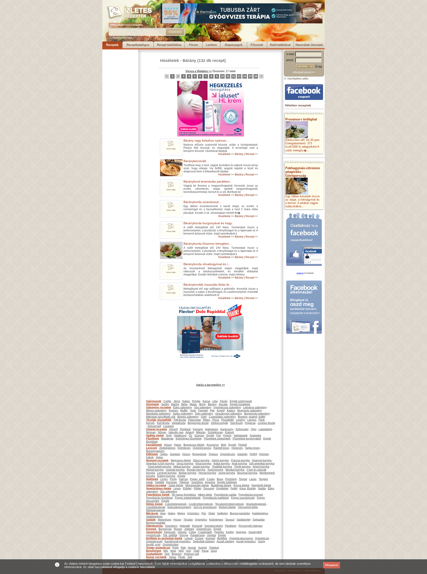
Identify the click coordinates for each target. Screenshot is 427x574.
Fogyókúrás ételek (158, 494)
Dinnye (183, 535)
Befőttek (222, 538)
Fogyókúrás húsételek (159, 497)
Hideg (171, 513)
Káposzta (169, 532)
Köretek (151, 529)
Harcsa (183, 479)
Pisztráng (231, 479)
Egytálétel (222, 488)
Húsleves (237, 448)
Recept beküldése (169, 45)
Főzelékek (152, 438)
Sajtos (164, 454)
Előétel (187, 488)
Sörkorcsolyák (219, 423)
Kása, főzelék (248, 488)
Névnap (151, 432)
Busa (220, 479)
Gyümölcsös (227, 454)
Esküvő (229, 432)
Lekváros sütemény (255, 407)
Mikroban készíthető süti (160, 416)
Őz (190, 435)
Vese (173, 550)
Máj (165, 550)
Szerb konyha (226, 472)
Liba (215, 401)
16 (255, 76)
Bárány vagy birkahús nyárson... (206, 140)
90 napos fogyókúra (184, 494)
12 (233, 76)
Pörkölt (242, 444)
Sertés (165, 404)
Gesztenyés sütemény (228, 413)
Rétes (206, 419)
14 (244, 76)
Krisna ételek (241, 485)
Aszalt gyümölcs (246, 541)
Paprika (219, 532)
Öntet (211, 513)
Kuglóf (221, 410)
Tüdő (196, 550)
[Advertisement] (120, 116)
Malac (193, 404)
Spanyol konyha (262, 460)
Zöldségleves (167, 448)
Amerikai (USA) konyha (160, 463)
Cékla (192, 532)
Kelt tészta (163, 423)
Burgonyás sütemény (257, 413)
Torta (193, 410)
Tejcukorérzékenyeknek (229, 504)
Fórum (193, 45)
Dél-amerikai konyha (261, 463)
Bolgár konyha (187, 472)
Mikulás (200, 432)
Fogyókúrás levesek (251, 494)
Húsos (168, 444)
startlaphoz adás (297, 78)
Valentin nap (175, 432)
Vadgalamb (241, 435)
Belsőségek (153, 550)
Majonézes (164, 519)
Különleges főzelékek (189, 438)
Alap (163, 513)
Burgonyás (165, 529)
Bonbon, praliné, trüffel (251, 416)
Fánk (262, 419)
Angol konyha (261, 466)
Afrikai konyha (181, 466)
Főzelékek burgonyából (247, 438)
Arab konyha (239, 463)
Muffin (184, 410)
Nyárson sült (191, 554)
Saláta (262, 488)
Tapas (172, 557)
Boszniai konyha (247, 472)
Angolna (210, 482)
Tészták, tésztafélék (158, 419)
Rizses (178, 529)
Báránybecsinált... (196, 161)
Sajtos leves (252, 448)
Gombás (175, 454)
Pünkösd (185, 429)
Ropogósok (199, 454)
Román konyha (196, 469)
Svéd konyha (215, 469)
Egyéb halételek (227, 482)
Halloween (211, 429)
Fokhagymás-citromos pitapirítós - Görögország (302, 171)
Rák (183, 547)
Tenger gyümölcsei (158, 547)
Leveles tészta (266, 423)
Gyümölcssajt (154, 541)
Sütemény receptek (158, 407)
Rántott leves (221, 448)
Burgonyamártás (240, 513)
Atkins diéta (205, 494)
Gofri (204, 416)
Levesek (151, 448)
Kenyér (150, 423)
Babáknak (167, 438)
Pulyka (196, 401)
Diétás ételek (154, 504)
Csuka (211, 479)
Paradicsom (197, 535)
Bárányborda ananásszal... (202, 202)
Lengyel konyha (167, 472)
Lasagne (168, 426)
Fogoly (227, 435)
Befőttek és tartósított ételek (164, 538)
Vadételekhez (154, 516)
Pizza (215, 419)
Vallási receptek (156, 485)
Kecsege (171, 482)
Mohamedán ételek (197, 485)
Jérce (176, 401)
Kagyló (202, 547)
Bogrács (177, 554)
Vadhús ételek (155, 435)
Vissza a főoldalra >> (198, 71)
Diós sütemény (204, 413)
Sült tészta (236, 423)
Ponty (173, 479)
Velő (181, 550)
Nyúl (169, 435)
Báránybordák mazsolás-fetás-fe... (207, 284)
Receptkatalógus (138, 45)
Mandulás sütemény (158, 413)
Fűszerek (257, 45)
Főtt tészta (180, 419)
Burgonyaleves (155, 451)
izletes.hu (300, 273)
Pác (203, 513)
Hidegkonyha (154, 525)
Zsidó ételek (176, 485)
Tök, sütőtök (170, 535)
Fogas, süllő (197, 479)
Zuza (214, 550)
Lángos (251, 419)
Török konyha (242, 466)
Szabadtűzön (154, 554)
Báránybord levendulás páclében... (207, 181)
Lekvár (189, 538)
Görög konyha (220, 460)
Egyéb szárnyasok (241, 401)
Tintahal (214, 547)
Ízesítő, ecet (153, 544)
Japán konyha (201, 466)
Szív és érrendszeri (205, 507)
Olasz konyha (201, 460)
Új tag (318, 66)
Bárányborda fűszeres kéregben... (207, 243)
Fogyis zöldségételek (188, 497)
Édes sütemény (182, 407)
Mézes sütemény (156, 410)
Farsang (198, 429)
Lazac (253, 479)
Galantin (242, 454)
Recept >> (252, 154)
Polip (175, 547)
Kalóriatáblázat (280, 45)
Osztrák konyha (175, 469)
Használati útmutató (309, 45)
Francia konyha (240, 460)
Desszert (208, 488)
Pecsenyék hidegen (251, 525)
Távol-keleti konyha (159, 466)
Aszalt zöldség (225, 541)
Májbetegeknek (155, 510)
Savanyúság (154, 532)
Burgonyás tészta (198, 423)
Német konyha (155, 469)
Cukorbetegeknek (176, 504)
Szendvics (171, 525)
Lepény (240, 419)
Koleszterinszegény (179, 507)
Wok (223, 444)
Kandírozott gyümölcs (178, 541)
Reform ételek (227, 507)
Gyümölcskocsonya (241, 538)
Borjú (202, 404)
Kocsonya (213, 444)
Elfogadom (331, 565)
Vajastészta (178, 423)
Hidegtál (185, 525)
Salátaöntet (243, 519)
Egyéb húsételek (240, 404)
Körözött (197, 525)
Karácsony (226, 429)
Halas (177, 444)
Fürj (218, 435)
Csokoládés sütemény (222, 416)
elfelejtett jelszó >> (304, 72)
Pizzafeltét (227, 419)
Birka (184, 404)
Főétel (197, 488)
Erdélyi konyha (166, 476)
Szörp (261, 541)
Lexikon (211, 45)
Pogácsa (250, 423)
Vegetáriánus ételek (158, 488)
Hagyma (241, 532)
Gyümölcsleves (202, 448)
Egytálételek (154, 444)
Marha (175, 404)
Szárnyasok (153, 401)
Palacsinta (194, 419)
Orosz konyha (185, 463)
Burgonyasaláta (155, 522)
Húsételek (169, 60)
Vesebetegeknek (256, 504)
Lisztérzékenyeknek (201, 504)
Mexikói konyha (235, 469)
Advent (189, 432)
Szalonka (255, 435)
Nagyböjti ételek (261, 485)
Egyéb (210, 435)
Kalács (231, 410)
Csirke (167, 401)
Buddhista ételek (221, 485)
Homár (192, 547)
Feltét (234, 488)
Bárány (189, 60)
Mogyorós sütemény (249, 410)
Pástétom (230, 525)
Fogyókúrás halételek (216, 497)
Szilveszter (242, 429)
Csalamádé (205, 532)
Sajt (189, 557)
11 (228, 76)
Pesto (181, 557)
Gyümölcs (193, 513)
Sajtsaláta (259, 519)
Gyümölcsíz (262, 538)
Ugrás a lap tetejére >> (210, 385)
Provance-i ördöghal (301, 119)
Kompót (210, 538)
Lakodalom (265, 429)
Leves (164, 479)
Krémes (173, 410)
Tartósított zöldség (204, 541)
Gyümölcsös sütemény (227, 407)
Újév (253, 429)
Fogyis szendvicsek (243, 497)
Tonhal (243, 479)
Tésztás (188, 519)
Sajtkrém (222, 513)
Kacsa (206, 401)
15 (250, 76)
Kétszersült (154, 426)
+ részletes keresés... (122, 37)
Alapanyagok (233, 45)
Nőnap (162, 432)
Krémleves (184, 448)
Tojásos (213, 454)
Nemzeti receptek (157, 460)
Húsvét (173, 429)
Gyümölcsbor (171, 544)
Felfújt (253, 454)
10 (222, 76)
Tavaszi (229, 519)
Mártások (152, 513)
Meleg (181, 513)
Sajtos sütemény (183, 413)
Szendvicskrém (213, 525)
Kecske (223, 404)
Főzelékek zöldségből (217, 438)
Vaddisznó (180, 435)
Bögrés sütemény (188, 416)
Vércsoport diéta (248, 507)
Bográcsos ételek (193, 444)
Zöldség (189, 529)
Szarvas (199, 435)
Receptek (112, 45)
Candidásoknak (155, 507)
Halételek (152, 479)
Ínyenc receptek (156, 557)
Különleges (216, 519)
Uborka (182, 532)
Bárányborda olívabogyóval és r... (207, 264)
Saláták (159, 482)
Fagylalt (203, 410)
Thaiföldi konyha (222, 466)
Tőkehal (184, 482)
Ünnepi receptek (156, 429)
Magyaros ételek (181, 460)
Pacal (205, 550)
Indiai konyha (222, 463)
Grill (167, 554)
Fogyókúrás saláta (225, 494)
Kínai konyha (203, 463)
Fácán (224, 401)
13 (239, 76)
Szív (188, 550)
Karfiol (230, 532)
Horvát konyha (207, 472)
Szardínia (197, 482)
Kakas (186, 401)
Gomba (211, 535)
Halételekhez (260, 513)
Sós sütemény (202, 407)
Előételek (152, 454)
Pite (212, 410)
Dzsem (199, 538)
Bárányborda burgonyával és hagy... (208, 223)
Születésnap (215, 432)
